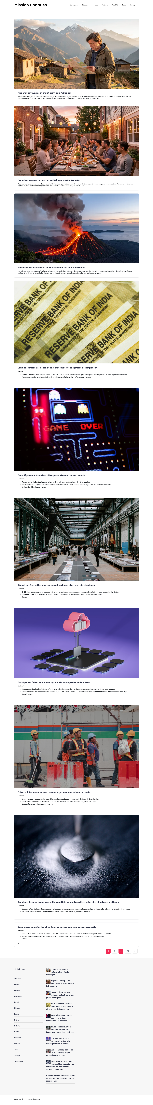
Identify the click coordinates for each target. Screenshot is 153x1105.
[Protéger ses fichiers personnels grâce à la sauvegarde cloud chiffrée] (48, 1039)
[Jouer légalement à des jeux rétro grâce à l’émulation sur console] (48, 1016)
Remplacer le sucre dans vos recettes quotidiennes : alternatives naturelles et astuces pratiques (68, 902)
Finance (85, 5)
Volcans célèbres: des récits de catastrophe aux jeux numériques (51, 267)
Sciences (17, 1038)
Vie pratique (18, 1061)
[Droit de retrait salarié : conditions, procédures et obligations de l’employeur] (48, 1005)
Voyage (133, 5)
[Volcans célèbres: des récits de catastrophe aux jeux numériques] (48, 993)
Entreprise (74, 5)
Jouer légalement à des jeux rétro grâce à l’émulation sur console (51, 475)
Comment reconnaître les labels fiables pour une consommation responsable (57, 927)
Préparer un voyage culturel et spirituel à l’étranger (44, 93)
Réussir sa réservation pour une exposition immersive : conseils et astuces (56, 585)
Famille (16, 1002)
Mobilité (115, 5)
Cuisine (16, 984)
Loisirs (95, 5)
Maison (105, 5)
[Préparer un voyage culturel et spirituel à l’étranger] (48, 970)
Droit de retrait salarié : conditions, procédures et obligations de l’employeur (57, 368)
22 (128, 951)
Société (17, 1044)
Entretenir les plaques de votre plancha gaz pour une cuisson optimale (54, 792)
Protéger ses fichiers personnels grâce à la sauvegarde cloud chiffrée (54, 682)
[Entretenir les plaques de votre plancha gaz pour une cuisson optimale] (48, 1051)
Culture (17, 990)
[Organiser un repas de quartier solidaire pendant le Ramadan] (48, 982)
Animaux (17, 979)
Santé (16, 1032)
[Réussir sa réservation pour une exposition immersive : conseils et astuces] (48, 1028)
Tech (124, 5)
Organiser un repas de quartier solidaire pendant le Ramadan (49, 180)
